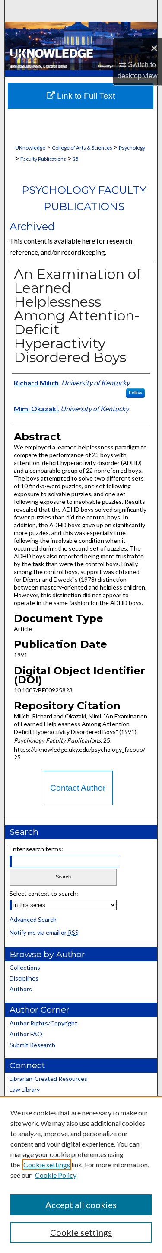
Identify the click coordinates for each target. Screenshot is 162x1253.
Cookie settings (46, 1164)
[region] (81, 1174)
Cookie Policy (55, 1175)
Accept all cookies (81, 1204)
